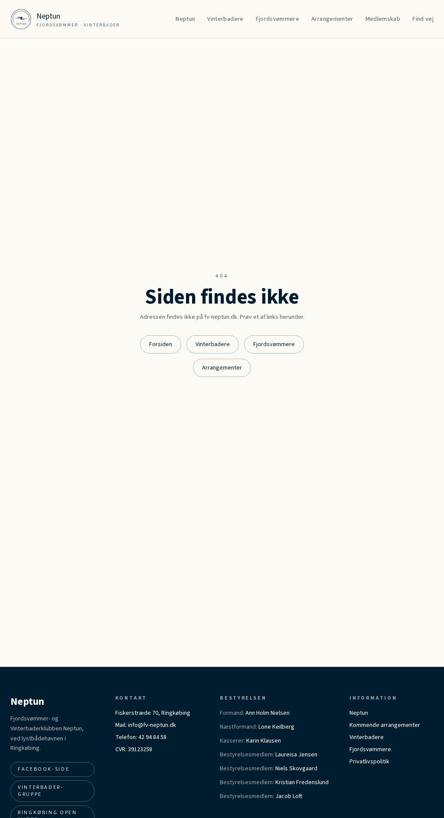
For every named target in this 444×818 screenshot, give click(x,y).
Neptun (358, 713)
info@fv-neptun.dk (152, 725)
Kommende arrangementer (384, 725)
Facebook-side (43, 769)
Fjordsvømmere (274, 344)
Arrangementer (222, 367)
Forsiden (160, 344)
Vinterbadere (213, 344)
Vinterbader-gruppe (41, 791)
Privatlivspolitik (369, 761)
